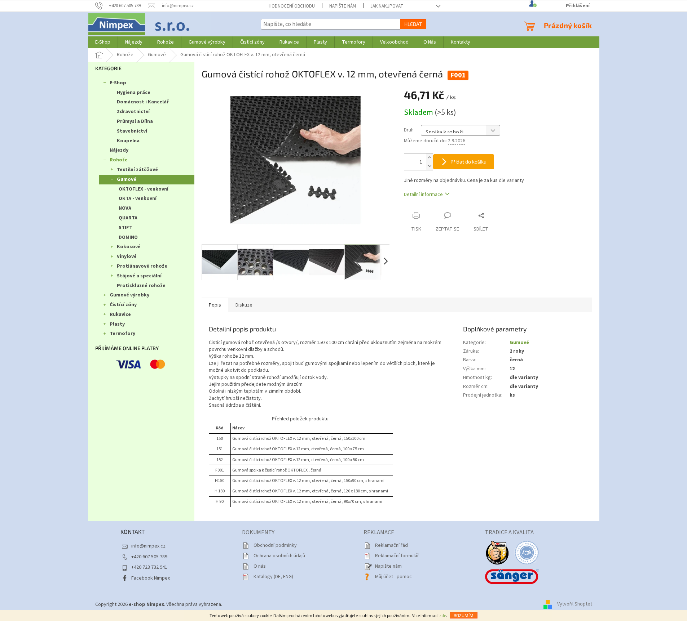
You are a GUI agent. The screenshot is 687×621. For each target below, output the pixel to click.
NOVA (125, 208)
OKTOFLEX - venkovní (143, 189)
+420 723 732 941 (149, 567)
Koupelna (128, 140)
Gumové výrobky (129, 295)
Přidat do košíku (468, 161)
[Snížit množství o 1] (429, 166)
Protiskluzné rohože (141, 285)
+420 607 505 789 (149, 556)
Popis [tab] (215, 305)
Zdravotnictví (133, 111)
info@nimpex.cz (148, 546)
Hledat (413, 24)
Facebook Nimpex (150, 578)
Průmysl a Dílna (135, 121)
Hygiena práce (133, 92)
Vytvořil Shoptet (574, 604)
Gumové (126, 179)
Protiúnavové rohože (142, 266)
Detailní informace (423, 194)
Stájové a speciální (139, 276)
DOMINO (128, 237)
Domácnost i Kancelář (143, 102)
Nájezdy (119, 150)
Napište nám (342, 6)
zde (442, 616)
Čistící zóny (123, 304)
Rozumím (464, 615)
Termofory (122, 333)
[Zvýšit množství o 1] (429, 157)
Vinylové (127, 256)
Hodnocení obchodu (292, 6)
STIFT (125, 227)
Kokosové (129, 246)
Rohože (119, 160)
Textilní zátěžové (137, 169)
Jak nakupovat (386, 6)
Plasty (117, 324)
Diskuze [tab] (243, 305)
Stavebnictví (132, 131)
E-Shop (118, 82)
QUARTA (128, 218)
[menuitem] (103, 42)
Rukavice (120, 314)
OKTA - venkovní (138, 198)
